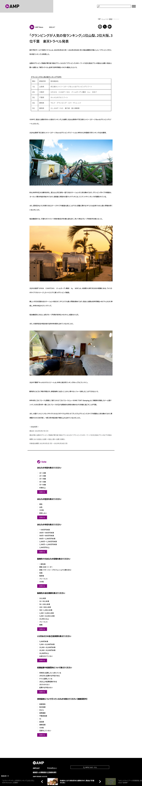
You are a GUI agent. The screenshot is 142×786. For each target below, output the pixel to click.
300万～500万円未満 (46, 533)
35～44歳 (42, 479)
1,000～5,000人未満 (46, 613)
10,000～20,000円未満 (47, 647)
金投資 (41, 722)
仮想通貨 (42, 713)
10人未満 (42, 598)
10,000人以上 (44, 619)
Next (99, 781)
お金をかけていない (46, 656)
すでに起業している (45, 679)
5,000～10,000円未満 (46, 644)
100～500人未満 (45, 607)
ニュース (105, 19)
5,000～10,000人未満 (46, 616)
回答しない (43, 513)
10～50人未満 (44, 601)
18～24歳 (42, 473)
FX (40, 719)
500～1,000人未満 (45, 610)
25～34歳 (42, 476)
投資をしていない (45, 731)
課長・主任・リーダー (46, 567)
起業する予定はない (46, 687)
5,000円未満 (43, 641)
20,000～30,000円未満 (47, 650)
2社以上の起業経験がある (48, 682)
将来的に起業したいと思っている (50, 673)
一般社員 (42, 564)
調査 (110, 19)
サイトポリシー (52, 768)
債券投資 (42, 725)
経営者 (41, 576)
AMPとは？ (36, 768)
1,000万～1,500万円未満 (48, 541)
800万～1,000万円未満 (47, 539)
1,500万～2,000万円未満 (48, 544)
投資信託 (42, 704)
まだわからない (44, 684)
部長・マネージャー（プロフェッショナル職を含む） (55, 570)
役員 (40, 573)
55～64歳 (42, 485)
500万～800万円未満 (46, 536)
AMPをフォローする (91, 767)
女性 (40, 507)
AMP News (39, 27)
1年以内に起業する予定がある (49, 676)
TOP (99, 19)
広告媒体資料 (51, 772)
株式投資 (42, 707)
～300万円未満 (44, 530)
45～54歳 (42, 482)
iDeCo (41, 710)
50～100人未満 (44, 604)
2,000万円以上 (44, 547)
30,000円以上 (44, 653)
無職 (40, 625)
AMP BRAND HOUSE (40, 776)
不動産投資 (43, 716)
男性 (40, 504)
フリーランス (43, 579)
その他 (41, 510)
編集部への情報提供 (40, 772)
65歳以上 (42, 488)
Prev (42, 781)
